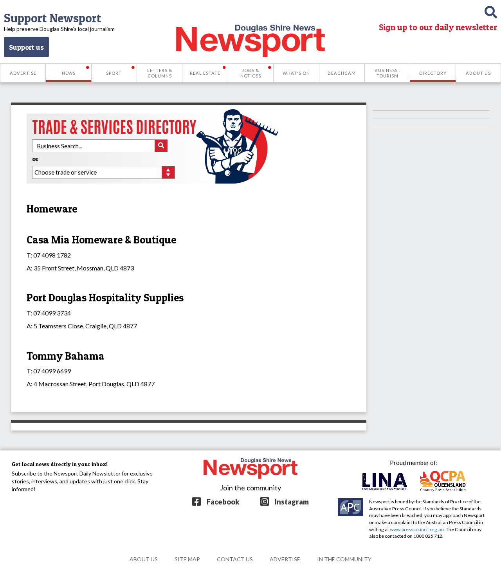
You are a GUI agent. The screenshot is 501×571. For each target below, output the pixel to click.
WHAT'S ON (296, 73)
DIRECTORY (433, 73)
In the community (344, 559)
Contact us (235, 559)
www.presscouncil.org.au (417, 529)
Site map (187, 559)
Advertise (285, 559)
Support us (26, 47)
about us (144, 559)
